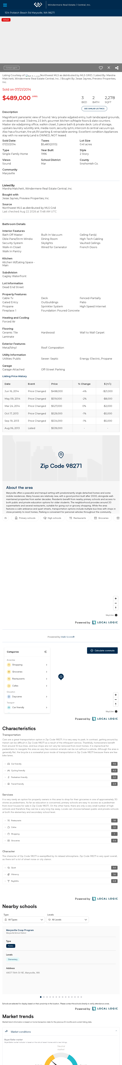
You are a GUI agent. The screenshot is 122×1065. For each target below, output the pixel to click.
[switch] (101, 68)
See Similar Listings (94, 108)
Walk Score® (68, 637)
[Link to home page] (38, 5)
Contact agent (11, 68)
